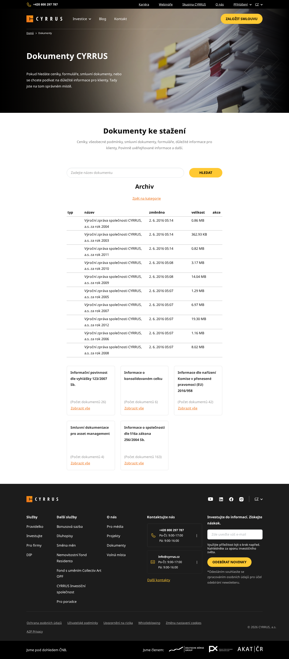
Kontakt (120, 18)
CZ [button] (257, 4)
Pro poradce (67, 601)
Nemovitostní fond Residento (72, 558)
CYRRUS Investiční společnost (71, 589)
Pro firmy (33, 545)
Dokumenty (116, 545)
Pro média (115, 526)
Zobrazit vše (80, 408)
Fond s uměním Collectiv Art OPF (79, 573)
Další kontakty (158, 580)
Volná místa (116, 555)
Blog (102, 18)
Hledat (205, 172)
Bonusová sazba (70, 526)
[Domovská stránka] (44, 18)
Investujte (34, 535)
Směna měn (66, 545)
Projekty (113, 535)
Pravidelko (34, 526)
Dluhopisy (65, 535)
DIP (29, 555)
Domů (30, 33)
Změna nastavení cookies (183, 623)
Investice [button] (80, 18)
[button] (239, 4)
